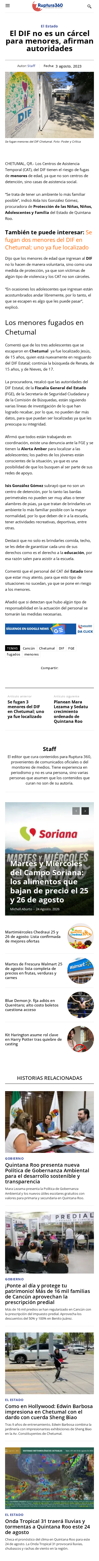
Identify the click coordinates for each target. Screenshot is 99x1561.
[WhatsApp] (37, 678)
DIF (61, 648)
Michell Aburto (21, 909)
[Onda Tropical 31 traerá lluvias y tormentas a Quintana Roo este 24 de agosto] (49, 1478)
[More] (84, 678)
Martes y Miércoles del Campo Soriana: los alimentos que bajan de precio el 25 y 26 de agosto (49, 881)
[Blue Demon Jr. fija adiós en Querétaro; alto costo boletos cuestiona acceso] (80, 1005)
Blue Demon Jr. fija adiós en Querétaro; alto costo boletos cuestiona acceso (31, 1005)
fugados (13, 654)
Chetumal (47, 648)
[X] (26, 678)
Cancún (29, 648)
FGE (71, 648)
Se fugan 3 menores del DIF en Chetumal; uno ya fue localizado (26, 709)
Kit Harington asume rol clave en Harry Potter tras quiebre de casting (33, 1039)
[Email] (49, 678)
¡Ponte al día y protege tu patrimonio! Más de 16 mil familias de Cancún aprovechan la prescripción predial (47, 1294)
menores (31, 654)
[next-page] (85, 811)
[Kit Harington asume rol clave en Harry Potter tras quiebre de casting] (80, 1039)
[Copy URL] (73, 678)
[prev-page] (76, 811)
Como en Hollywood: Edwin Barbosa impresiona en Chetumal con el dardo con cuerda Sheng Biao (49, 1412)
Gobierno (14, 1158)
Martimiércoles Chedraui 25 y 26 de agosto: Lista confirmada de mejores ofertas (33, 936)
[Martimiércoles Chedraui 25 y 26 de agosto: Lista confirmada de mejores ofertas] (80, 936)
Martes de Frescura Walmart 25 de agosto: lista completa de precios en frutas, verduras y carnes (33, 970)
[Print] (61, 678)
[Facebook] (14, 678)
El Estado (49, 26)
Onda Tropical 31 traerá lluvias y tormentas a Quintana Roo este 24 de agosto (47, 1527)
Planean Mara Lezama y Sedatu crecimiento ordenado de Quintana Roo (71, 712)
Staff (31, 66)
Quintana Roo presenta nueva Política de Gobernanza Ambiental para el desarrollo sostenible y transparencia (47, 1173)
